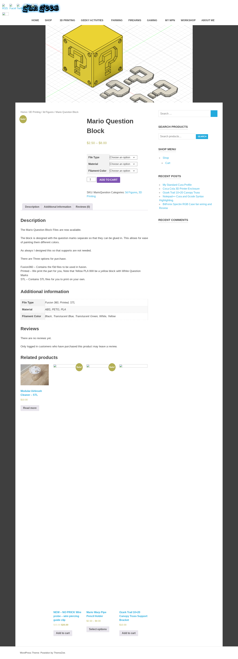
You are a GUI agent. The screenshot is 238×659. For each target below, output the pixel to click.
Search (202, 136)
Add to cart (108, 179)
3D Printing (67, 20)
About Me (208, 20)
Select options (98, 629)
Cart (167, 163)
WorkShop (188, 20)
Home (35, 20)
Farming (117, 20)
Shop (48, 20)
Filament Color (97, 170)
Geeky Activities (92, 20)
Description (32, 206)
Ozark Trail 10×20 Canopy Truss (181, 192)
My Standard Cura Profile (177, 184)
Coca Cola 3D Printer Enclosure (181, 188)
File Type (93, 157)
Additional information (57, 206)
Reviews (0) (83, 206)
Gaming (152, 20)
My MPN (170, 20)
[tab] (32, 206)
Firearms (134, 20)
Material (93, 164)
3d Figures (48, 112)
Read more (30, 408)
